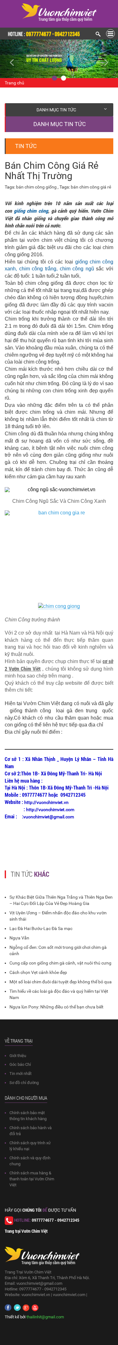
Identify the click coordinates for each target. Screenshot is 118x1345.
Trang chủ (14, 82)
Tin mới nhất (20, 1073)
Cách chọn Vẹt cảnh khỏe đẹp (38, 972)
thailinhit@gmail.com (45, 1317)
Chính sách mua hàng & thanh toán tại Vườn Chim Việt (31, 1179)
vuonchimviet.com (69, 1294)
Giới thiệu (17, 1055)
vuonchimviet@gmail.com (39, 1283)
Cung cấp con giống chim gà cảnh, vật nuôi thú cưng (60, 962)
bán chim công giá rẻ (91, 186)
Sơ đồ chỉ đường (24, 1082)
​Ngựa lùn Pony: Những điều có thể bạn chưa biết (56, 1006)
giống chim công (31, 210)
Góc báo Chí (20, 1064)
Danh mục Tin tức (56, 109)
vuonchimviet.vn (35, 1294)
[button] (9, 59)
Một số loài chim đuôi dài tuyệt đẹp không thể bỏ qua (60, 981)
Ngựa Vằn (19, 937)
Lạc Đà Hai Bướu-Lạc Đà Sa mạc (40, 928)
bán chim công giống (37, 186)
